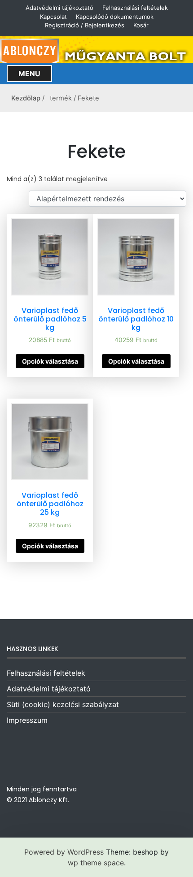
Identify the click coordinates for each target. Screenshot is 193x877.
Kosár (141, 25)
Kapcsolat (53, 16)
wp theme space (96, 862)
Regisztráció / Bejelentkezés (84, 25)
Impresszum (27, 720)
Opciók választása (50, 361)
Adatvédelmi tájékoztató (59, 7)
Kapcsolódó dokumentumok (115, 16)
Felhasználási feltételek (135, 7)
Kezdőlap (25, 98)
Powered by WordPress (64, 851)
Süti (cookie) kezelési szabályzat (63, 704)
